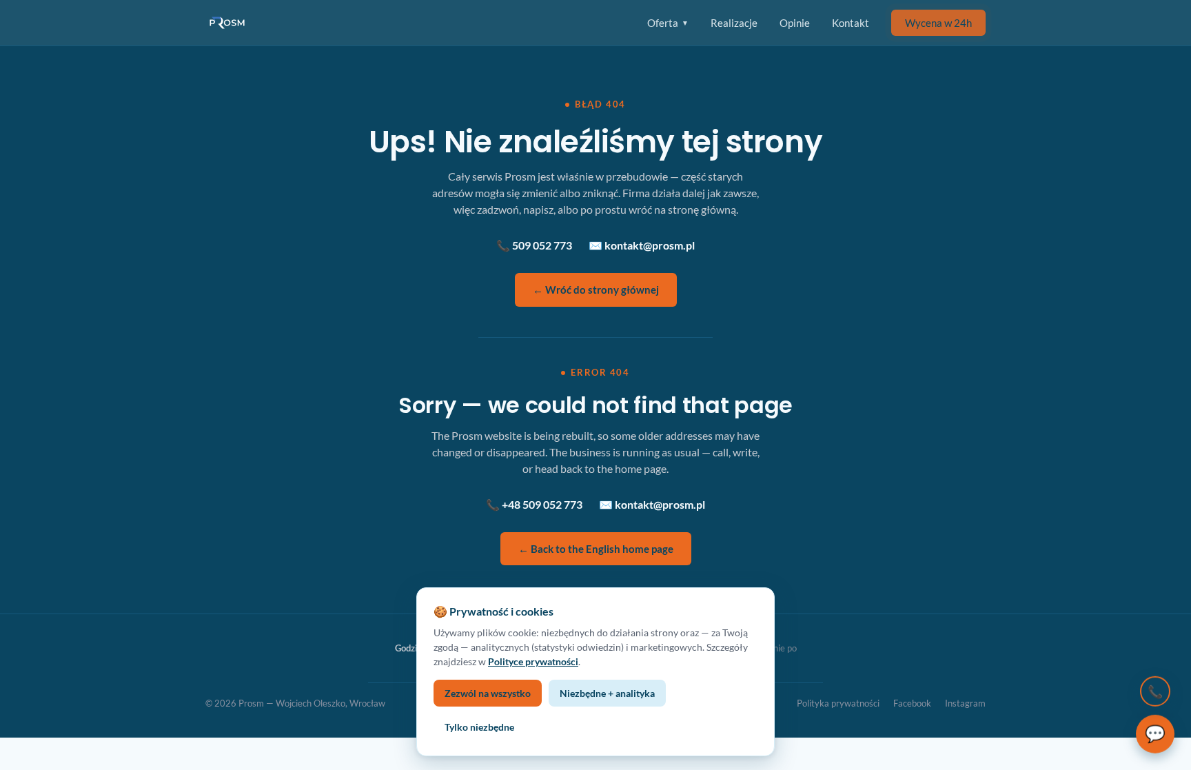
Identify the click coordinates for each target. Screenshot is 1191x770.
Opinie (795, 23)
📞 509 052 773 (534, 245)
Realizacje (734, 23)
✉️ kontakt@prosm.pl (642, 245)
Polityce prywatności (533, 661)
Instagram (965, 703)
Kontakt (850, 23)
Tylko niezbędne (479, 727)
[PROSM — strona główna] (228, 22)
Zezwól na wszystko (488, 693)
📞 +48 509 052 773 (534, 504)
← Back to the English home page (595, 549)
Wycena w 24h (938, 23)
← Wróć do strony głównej (596, 289)
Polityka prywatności (838, 703)
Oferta (668, 23)
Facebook (912, 703)
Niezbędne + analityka (607, 693)
